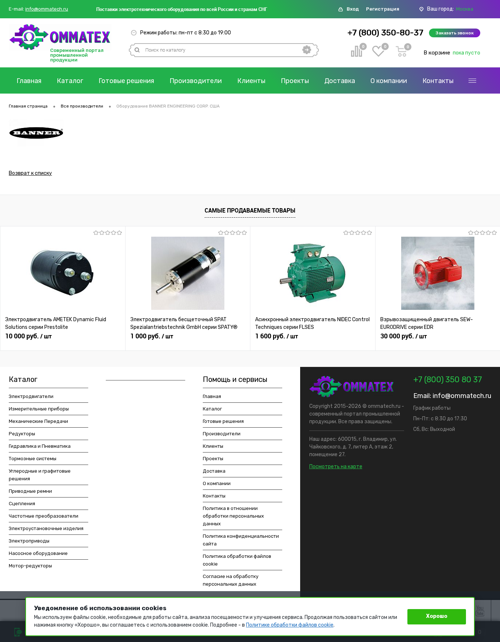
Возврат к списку (30, 173)
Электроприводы (29, 541)
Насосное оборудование (38, 553)
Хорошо (436, 616)
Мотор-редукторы (30, 565)
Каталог (70, 81)
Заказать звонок (455, 32)
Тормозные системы (32, 458)
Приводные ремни (30, 491)
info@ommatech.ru (46, 9)
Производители (195, 81)
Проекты (295, 81)
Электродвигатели (31, 396)
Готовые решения (126, 81)
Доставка (339, 81)
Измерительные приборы (39, 409)
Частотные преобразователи (43, 516)
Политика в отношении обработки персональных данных (233, 516)
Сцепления (22, 503)
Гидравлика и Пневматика (40, 446)
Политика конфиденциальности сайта (241, 540)
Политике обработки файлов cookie (289, 625)
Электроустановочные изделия (46, 528)
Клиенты (251, 81)
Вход (353, 9)
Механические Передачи (38, 421)
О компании (388, 81)
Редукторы (22, 433)
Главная (28, 81)
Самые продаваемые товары (250, 210)
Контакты (438, 81)
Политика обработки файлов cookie (237, 560)
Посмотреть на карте (335, 466)
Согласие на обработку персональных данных (230, 580)
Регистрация (382, 9)
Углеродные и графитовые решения (40, 474)
